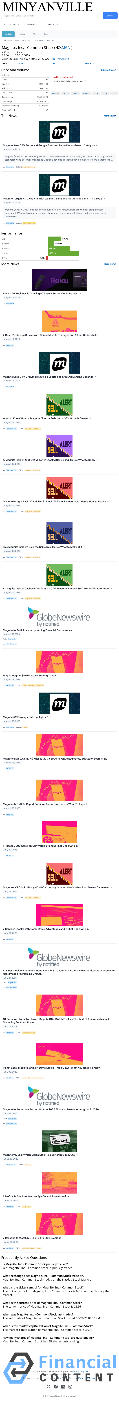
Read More (109, 263)
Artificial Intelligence (29, 167)
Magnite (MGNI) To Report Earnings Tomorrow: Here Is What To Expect (45, 804)
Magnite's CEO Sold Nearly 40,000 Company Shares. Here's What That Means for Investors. (59, 887)
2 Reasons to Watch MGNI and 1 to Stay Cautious (32, 1237)
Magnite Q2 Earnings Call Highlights (26, 717)
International (38, 40)
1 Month (75, 93)
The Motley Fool (11, 428)
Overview (8, 40)
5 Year (113, 93)
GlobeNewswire (11, 644)
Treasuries (50, 40)
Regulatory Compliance (32, 428)
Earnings (25, 727)
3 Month (86, 93)
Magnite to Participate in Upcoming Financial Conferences (37, 630)
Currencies (25, 40)
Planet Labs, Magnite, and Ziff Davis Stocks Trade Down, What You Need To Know (51, 1067)
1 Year (96, 93)
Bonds (24, 685)
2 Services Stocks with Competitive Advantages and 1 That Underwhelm (46, 928)
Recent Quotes (10, 24)
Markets (8, 34)
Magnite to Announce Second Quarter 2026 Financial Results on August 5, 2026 (51, 1109)
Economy (31, 685)
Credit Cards (26, 1206)
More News (109, 115)
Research (89, 63)
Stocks (22, 34)
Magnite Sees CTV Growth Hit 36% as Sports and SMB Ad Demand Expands (49, 376)
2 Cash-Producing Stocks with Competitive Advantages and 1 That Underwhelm (50, 335)
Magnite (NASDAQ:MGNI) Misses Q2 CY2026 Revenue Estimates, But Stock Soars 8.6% (55, 758)
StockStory (9, 345)
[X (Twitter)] (48, 1386)
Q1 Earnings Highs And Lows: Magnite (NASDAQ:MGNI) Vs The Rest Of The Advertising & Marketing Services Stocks (56, 1020)
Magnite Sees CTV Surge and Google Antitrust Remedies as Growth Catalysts (50, 145)
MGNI (66, 47)
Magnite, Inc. (12, 639)
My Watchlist (31, 24)
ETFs (34, 34)
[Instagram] (70, 1386)
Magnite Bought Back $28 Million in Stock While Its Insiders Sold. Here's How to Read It (56, 501)
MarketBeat (10, 167)
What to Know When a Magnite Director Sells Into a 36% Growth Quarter (47, 418)
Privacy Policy (68, 1378)
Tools (46, 34)
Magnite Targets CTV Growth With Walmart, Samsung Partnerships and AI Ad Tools (54, 198)
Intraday (55, 93)
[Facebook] (56, 1386)
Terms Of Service (87, 1378)
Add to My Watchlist (60, 59)
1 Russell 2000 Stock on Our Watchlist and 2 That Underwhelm (40, 845)
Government (40, 685)
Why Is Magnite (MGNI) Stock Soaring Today (29, 675)
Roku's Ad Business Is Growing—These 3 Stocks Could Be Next (42, 293)
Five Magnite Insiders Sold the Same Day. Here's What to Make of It (44, 546)
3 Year (105, 93)
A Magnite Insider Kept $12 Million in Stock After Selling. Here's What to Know (50, 459)
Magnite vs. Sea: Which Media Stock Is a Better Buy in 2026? (40, 1154)
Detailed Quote (108, 70)
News (16, 40)
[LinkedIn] (63, 1386)
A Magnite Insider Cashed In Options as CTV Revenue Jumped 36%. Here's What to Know (57, 588)
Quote (20, 63)
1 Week (66, 93)
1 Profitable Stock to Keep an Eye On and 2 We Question (36, 1196)
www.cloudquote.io (81, 1371)
